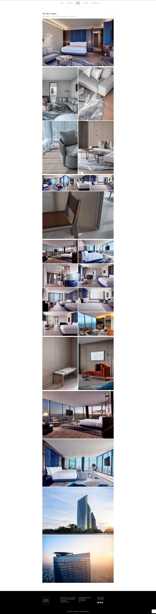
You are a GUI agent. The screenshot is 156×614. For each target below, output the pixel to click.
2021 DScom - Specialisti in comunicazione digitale (78, 611)
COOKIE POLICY (100, 599)
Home (61, 3)
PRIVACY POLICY (101, 597)
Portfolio (69, 3)
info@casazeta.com (65, 601)
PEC (80, 601)
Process (85, 3)
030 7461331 (63, 600)
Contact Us (95, 3)
